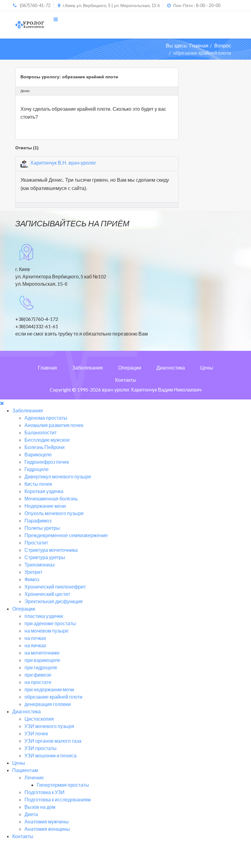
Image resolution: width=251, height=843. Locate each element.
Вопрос (222, 45)
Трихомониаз (39, 564)
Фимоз (31, 579)
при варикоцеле (42, 660)
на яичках (35, 645)
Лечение (34, 777)
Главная (198, 45)
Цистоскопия (39, 719)
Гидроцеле (36, 469)
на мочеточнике (42, 652)
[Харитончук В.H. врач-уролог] (24, 164)
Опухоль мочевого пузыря (54, 513)
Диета (31, 814)
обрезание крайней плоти (53, 697)
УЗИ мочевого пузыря (49, 726)
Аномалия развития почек (53, 425)
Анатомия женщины (47, 829)
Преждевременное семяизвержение (66, 535)
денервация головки (47, 704)
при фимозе (37, 675)
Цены (206, 367)
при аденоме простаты (50, 623)
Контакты (125, 380)
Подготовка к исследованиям (57, 799)
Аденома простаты (45, 418)
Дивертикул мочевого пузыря (57, 476)
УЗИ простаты (40, 748)
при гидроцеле (40, 667)
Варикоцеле (38, 454)
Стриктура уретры (44, 557)
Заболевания (87, 367)
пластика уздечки (43, 616)
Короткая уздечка (43, 491)
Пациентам (25, 770)
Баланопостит (40, 432)
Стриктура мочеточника (51, 550)
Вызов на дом (39, 807)
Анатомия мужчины (46, 821)
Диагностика (170, 367)
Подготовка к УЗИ (44, 792)
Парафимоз (37, 520)
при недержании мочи (49, 689)
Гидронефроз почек (46, 462)
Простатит (36, 542)
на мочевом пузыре (46, 630)
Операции (129, 367)
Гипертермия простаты (63, 785)
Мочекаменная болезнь (51, 498)
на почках (35, 638)
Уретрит (33, 572)
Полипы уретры (42, 528)
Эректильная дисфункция (53, 601)
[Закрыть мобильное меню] (2, 403)
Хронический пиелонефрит (55, 586)
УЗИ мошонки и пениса (50, 755)
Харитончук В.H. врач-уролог (63, 162)
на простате (37, 682)
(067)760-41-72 (35, 5)
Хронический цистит (47, 594)
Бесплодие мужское (47, 440)
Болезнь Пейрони (44, 447)
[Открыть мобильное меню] (56, 19)
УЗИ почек (36, 733)
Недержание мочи (45, 506)
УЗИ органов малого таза (52, 741)
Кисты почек (38, 484)
